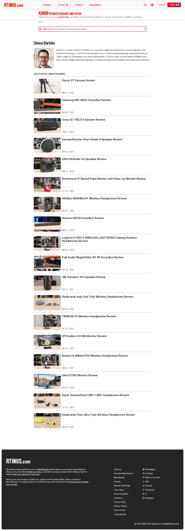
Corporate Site (120, 514)
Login (161, 4)
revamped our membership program (71, 29)
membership (63, 17)
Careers (117, 481)
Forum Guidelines (121, 494)
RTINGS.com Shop (34, 472)
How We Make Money (123, 473)
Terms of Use (119, 510)
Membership (43, 469)
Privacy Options (120, 506)
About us (117, 469)
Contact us (118, 498)
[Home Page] (14, 4)
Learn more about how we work (25, 474)
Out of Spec (119, 490)
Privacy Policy (120, 502)
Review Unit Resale (122, 485)
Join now (174, 4)
